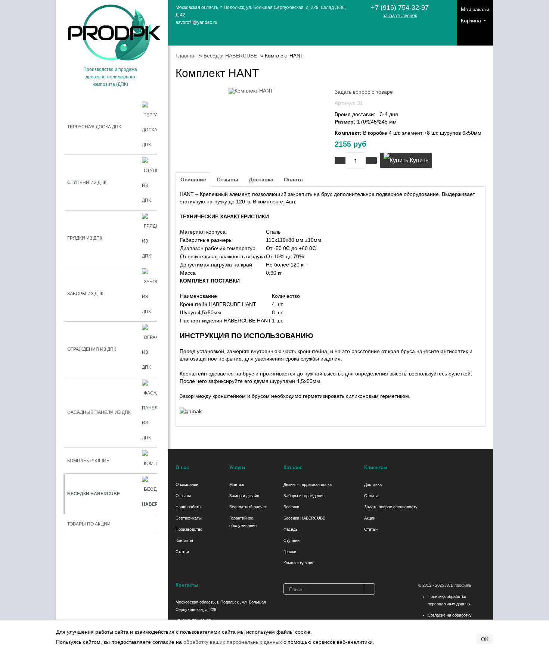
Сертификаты (189, 518)
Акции (369, 518)
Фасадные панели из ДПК (99, 412)
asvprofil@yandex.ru (196, 22)
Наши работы (188, 507)
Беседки (291, 507)
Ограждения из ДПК (91, 349)
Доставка (261, 180)
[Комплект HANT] (251, 91)
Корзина (472, 21)
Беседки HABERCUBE (304, 518)
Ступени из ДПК (86, 182)
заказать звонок (400, 15)
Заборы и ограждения (304, 495)
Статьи (182, 551)
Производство (189, 529)
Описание (193, 180)
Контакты (184, 540)
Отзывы (227, 180)
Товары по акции (89, 524)
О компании (187, 484)
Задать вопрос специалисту (391, 507)
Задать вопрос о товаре (364, 92)
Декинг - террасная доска (307, 484)
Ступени (291, 540)
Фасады (290, 529)
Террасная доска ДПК (94, 127)
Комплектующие (298, 563)
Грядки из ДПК (84, 238)
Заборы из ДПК (85, 293)
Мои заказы (475, 9)
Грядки (289, 551)
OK (484, 639)
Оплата (293, 180)
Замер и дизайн (244, 495)
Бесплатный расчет (248, 507)
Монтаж (236, 484)
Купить (418, 160)
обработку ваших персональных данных (232, 642)
